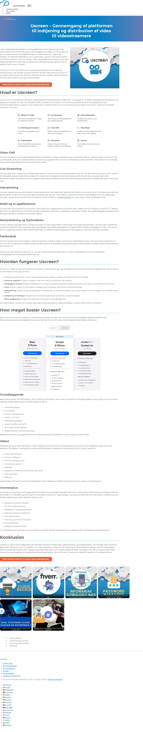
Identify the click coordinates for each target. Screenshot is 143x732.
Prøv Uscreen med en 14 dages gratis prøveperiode (26, 84)
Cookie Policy (8, 663)
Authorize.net (65, 197)
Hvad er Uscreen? (16, 638)
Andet (8, 13)
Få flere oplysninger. (55, 679)
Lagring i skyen (12, 9)
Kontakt (6, 671)
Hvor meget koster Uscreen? (19, 643)
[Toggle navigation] (29, 5)
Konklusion (13, 645)
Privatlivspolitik (8, 673)
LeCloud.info (19, 6)
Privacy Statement (10, 666)
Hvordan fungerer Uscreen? (19, 640)
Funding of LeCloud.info (11, 676)
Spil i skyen (10, 11)
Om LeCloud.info (9, 668)
